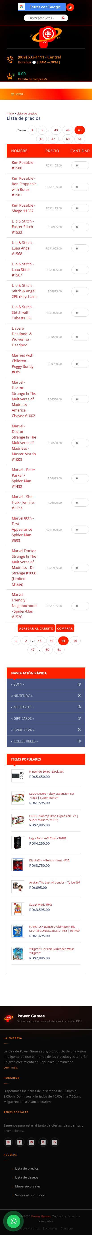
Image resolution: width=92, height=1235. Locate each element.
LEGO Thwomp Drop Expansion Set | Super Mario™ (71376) (53, 818)
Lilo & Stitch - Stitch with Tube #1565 (23, 312)
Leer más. (11, 1067)
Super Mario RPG (40, 904)
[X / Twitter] (43, 1142)
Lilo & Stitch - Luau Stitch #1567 (23, 270)
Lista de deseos (26, 1177)
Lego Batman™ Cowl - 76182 (47, 838)
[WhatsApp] (31, 1142)
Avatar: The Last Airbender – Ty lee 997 (54, 882)
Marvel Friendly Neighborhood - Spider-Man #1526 (24, 605)
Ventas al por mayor (30, 1195)
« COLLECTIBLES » (24, 741)
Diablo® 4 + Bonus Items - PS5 (49, 860)
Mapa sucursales (28, 1186)
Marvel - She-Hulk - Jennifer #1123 (23, 502)
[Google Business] (54, 1142)
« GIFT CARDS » (22, 718)
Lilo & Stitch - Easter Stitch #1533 (23, 227)
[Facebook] (20, 1142)
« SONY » (18, 684)
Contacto (67, 1228)
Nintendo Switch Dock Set (46, 771)
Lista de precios (27, 1168)
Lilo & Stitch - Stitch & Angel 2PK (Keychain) (24, 291)
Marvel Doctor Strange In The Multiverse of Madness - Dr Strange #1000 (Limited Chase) (24, 567)
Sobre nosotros (29, 1228)
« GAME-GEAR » (23, 730)
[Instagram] (8, 1142)
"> (43, 7)
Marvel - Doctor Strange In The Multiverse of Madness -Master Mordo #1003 (24, 443)
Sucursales (50, 1228)
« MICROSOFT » (22, 707)
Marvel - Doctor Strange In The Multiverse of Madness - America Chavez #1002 (24, 399)
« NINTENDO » (22, 695)
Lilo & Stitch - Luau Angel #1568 (23, 248)
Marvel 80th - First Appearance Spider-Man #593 (23, 529)
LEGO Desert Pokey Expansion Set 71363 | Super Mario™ (51, 796)
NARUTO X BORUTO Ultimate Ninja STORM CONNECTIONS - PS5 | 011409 (54, 929)
